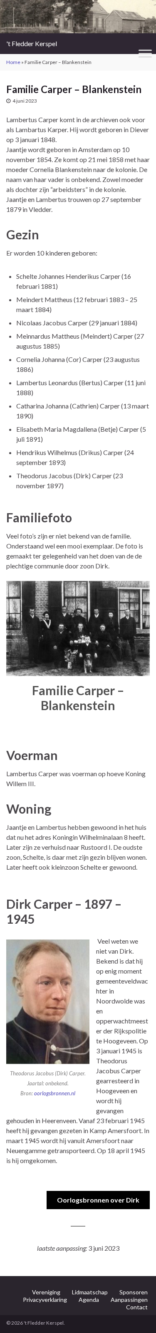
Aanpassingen (129, 1299)
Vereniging (46, 1292)
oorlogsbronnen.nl (54, 1093)
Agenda (89, 1299)
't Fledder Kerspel (31, 43)
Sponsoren (133, 1292)
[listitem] (32, 635)
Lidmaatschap (90, 1292)
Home (13, 62)
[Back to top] (137, 1314)
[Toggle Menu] (145, 53)
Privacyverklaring (45, 1299)
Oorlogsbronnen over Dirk (98, 1200)
